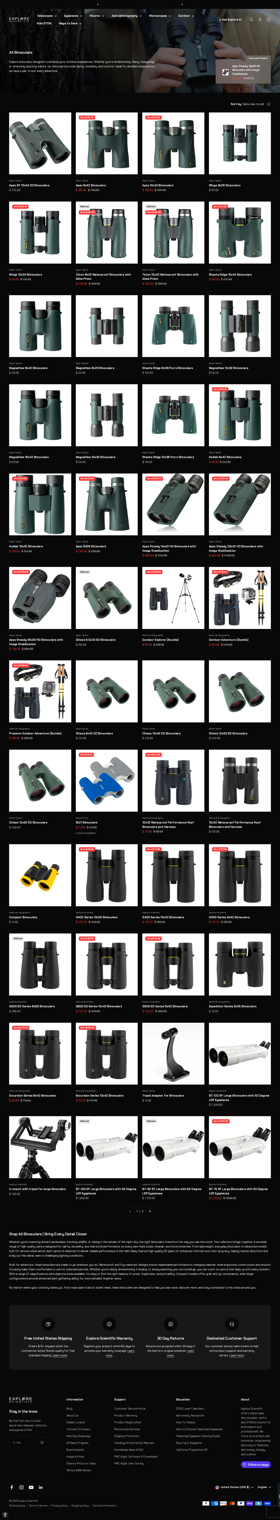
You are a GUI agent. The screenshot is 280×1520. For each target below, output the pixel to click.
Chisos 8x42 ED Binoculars (94, 733)
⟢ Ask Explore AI (230, 20)
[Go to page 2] (149, 1211)
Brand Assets (75, 1450)
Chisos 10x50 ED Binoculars (228, 733)
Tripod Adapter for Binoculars (163, 1096)
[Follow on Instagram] (21, 1487)
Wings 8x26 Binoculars (225, 185)
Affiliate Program (77, 1443)
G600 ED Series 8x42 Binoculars (165, 1006)
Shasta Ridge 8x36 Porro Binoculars (167, 368)
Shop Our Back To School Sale (140, 4)
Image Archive (75, 1457)
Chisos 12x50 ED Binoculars (28, 822)
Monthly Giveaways (78, 1436)
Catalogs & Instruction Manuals (134, 1443)
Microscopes (158, 16)
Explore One (82, 818)
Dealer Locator (76, 1422)
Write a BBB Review (78, 1470)
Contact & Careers (78, 1429)
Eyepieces (71, 16)
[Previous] (97, 4)
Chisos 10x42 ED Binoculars (161, 733)
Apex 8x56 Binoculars (91, 546)
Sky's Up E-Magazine (189, 1443)
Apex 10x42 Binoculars (158, 185)
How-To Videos (185, 1422)
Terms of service (38, 1505)
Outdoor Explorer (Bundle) (160, 640)
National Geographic (152, 635)
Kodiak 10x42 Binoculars (26, 546)
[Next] (182, 4)
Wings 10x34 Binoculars (25, 275)
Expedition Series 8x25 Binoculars (233, 1006)
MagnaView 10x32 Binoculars (95, 457)
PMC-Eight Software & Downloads (136, 1457)
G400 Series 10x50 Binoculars (97, 917)
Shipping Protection (126, 1436)
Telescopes (45, 16)
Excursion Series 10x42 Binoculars (100, 1096)
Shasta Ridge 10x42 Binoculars (230, 275)
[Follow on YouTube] (31, 1487)
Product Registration (127, 1422)
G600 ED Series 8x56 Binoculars (32, 1006)
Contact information (104, 1505)
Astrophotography (125, 16)
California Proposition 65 (192, 1450)
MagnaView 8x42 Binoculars (28, 368)
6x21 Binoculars (87, 822)
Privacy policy (59, 1505)
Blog (69, 1409)
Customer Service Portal (130, 1409)
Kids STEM (44, 23)
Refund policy (17, 1505)
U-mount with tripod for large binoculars (37, 1189)
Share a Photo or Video (81, 1463)
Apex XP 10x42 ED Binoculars (29, 185)
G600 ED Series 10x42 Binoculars (99, 1006)
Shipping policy (80, 1505)
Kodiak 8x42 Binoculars (225, 457)
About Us (72, 1415)
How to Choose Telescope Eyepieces (199, 1429)
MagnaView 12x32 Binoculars (228, 368)
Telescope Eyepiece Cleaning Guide (198, 1436)
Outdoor (184, 16)
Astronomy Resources (190, 1415)
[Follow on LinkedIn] (40, 1487)
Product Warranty (125, 1415)
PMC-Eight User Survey (129, 1463)
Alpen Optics (15, 180)
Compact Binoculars (23, 917)
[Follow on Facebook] (11, 1487)
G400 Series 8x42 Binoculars (229, 917)
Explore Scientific (84, 912)
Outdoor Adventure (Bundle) (228, 640)
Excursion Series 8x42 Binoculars (32, 1096)
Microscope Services (127, 1429)
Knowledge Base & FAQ (128, 1450)
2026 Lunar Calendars (190, 1409)
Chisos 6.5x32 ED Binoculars (96, 640)
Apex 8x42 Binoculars (91, 185)
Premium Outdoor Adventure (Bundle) (35, 733)
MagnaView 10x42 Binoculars (29, 457)
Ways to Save (68, 23)
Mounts (95, 16)
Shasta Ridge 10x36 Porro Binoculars (168, 457)
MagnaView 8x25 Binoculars (95, 368)
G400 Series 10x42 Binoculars (163, 917)
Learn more (60, 1355)
